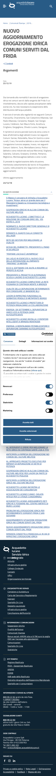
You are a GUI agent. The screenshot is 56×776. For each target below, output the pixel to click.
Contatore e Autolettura (18, 591)
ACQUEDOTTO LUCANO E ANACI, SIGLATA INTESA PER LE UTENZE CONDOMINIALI (24, 495)
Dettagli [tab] (22, 341)
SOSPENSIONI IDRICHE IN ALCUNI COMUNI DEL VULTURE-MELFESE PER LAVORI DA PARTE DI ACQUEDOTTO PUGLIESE (27, 473)
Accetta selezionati (28, 431)
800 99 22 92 (9, 697)
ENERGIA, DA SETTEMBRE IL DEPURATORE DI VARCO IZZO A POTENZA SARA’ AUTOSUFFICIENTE (26, 312)
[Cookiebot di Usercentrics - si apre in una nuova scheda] (41, 334)
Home (5, 23)
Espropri (11, 598)
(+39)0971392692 (11, 699)
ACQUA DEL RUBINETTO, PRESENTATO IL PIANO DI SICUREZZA (27, 248)
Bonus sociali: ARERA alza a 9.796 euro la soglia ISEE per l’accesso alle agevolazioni (29, 637)
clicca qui (36, 370)
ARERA (11, 669)
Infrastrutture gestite (17, 564)
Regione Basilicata (16, 662)
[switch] (49, 394)
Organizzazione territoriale (19, 578)
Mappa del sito (34, 771)
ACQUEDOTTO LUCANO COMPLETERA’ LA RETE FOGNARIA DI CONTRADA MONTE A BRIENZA (27, 283)
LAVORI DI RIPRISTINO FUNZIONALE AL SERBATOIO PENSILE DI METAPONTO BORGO (26, 297)
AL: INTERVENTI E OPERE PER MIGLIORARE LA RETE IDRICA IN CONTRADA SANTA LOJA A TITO (27, 448)
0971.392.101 (13, 745)
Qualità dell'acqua (15, 629)
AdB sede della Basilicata (19, 676)
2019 (29, 23)
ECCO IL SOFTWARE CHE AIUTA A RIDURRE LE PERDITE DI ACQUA (27, 269)
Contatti (11, 571)
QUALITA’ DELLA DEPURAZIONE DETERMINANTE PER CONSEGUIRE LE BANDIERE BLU (28, 290)
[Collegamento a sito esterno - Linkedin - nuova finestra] (14, 760)
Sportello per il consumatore (20, 683)
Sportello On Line (15, 602)
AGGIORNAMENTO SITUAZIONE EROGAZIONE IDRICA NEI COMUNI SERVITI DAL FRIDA (26, 521)
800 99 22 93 (9, 719)
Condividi (9, 63)
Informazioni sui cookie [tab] (42, 341)
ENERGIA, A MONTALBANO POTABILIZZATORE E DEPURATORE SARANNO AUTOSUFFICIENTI (27, 327)
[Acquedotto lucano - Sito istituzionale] (6, 549)
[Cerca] (50, 6)
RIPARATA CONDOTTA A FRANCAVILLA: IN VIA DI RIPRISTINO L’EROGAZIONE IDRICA (27, 535)
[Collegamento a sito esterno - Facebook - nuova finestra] (4, 760)
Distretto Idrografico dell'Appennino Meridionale (29, 680)
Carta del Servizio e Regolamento (22, 595)
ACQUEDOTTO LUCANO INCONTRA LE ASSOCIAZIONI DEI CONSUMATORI (23, 488)
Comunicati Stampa (17, 23)
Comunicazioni (14, 642)
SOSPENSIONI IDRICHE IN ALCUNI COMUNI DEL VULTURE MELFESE (27, 211)
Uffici (10, 575)
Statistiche (12, 649)
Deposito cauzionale (16, 605)
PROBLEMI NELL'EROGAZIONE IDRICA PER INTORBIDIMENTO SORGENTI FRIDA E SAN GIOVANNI (25, 513)
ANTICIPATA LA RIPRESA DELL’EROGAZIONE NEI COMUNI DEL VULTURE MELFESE (27, 455)
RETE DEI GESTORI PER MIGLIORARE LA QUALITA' (24, 241)
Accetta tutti (28, 422)
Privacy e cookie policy (13, 768)
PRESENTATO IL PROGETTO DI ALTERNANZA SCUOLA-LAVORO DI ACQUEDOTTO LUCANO (26, 276)
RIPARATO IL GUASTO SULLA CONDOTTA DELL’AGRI (24, 234)
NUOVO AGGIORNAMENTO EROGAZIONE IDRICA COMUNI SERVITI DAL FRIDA (28, 528)
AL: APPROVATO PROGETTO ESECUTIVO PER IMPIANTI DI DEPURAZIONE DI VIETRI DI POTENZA (26, 464)
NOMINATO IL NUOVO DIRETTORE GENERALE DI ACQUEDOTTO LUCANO (27, 227)
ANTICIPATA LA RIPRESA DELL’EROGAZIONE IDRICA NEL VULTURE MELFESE (26, 481)
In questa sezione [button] (11, 192)
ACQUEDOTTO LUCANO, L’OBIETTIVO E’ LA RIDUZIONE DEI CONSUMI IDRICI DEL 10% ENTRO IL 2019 (25, 219)
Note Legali (31, 768)
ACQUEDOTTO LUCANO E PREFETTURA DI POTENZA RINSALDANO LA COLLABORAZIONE (27, 304)
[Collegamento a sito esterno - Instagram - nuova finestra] (9, 760)
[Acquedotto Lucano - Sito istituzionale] (12, 5)
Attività (11, 561)
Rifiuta (28, 439)
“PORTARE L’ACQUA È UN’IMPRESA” (22, 253)
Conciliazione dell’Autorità (19, 613)
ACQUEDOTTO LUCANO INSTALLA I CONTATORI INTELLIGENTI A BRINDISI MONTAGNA (27, 320)
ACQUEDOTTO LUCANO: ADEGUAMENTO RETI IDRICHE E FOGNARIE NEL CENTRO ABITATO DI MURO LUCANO (27, 504)
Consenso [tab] (8, 341)
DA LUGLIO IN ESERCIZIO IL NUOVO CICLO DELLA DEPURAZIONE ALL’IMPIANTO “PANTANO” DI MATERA (25, 261)
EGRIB (10, 673)
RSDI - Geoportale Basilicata (20, 665)
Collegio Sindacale (15, 568)
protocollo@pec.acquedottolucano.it (23, 747)
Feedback (21, 771)
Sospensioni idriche (16, 625)
